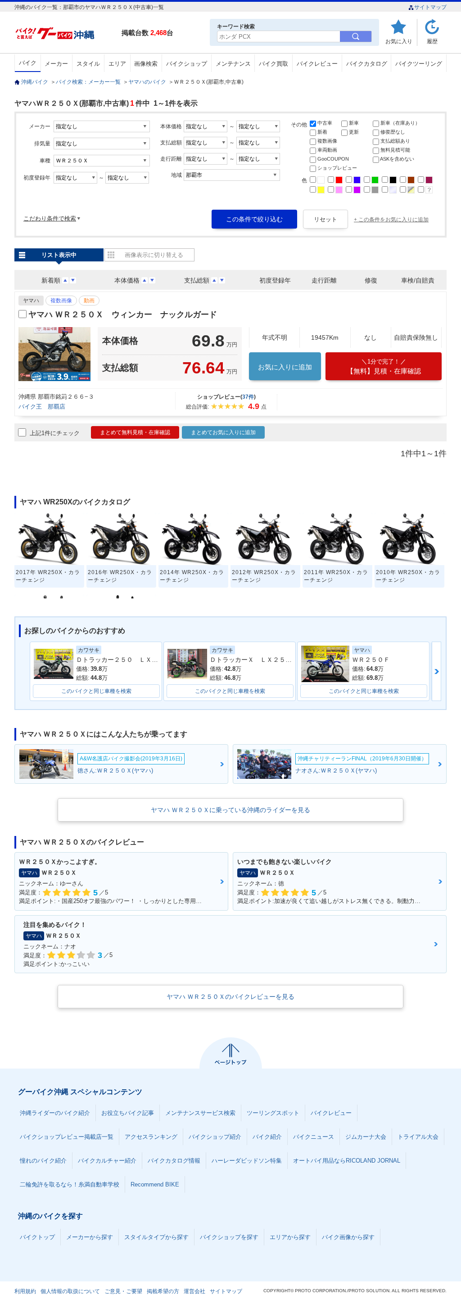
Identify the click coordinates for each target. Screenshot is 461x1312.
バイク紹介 (267, 1136)
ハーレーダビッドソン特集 (247, 1160)
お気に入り (398, 41)
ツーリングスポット (273, 1113)
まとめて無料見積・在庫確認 (135, 432)
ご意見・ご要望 (123, 1291)
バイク (27, 62)
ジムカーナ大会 (365, 1136)
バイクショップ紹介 (215, 1136)
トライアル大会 (418, 1136)
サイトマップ (430, 7)
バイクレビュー (317, 63)
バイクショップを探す (229, 1237)
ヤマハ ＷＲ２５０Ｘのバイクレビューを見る (230, 996)
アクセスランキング (151, 1136)
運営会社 (194, 1291)
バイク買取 (273, 63)
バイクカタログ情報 (174, 1160)
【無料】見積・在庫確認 (384, 366)
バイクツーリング (418, 63)
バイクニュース (313, 1136)
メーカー (56, 63)
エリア (117, 63)
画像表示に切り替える (154, 255)
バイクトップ (37, 1237)
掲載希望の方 (163, 1291)
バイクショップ (186, 63)
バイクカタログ (366, 63)
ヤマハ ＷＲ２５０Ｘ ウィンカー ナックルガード (122, 314)
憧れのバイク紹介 (43, 1160)
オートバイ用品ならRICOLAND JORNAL (346, 1160)
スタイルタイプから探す (156, 1237)
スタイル (88, 63)
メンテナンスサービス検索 (200, 1113)
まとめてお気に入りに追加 (223, 432)
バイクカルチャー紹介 (107, 1160)
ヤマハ (31, 300)
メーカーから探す (89, 1237)
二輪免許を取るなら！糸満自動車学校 (69, 1184)
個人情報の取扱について (70, 1291)
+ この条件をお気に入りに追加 (391, 219)
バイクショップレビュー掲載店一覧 (66, 1136)
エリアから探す (290, 1237)
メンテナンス (233, 63)
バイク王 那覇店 (41, 406)
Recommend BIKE (155, 1184)
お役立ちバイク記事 (127, 1113)
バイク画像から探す (348, 1237)
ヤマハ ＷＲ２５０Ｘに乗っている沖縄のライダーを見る (230, 809)
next (436, 671)
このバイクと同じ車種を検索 (96, 691)
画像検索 (146, 63)
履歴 (432, 41)
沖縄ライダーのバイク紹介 (55, 1113)
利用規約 (25, 1291)
